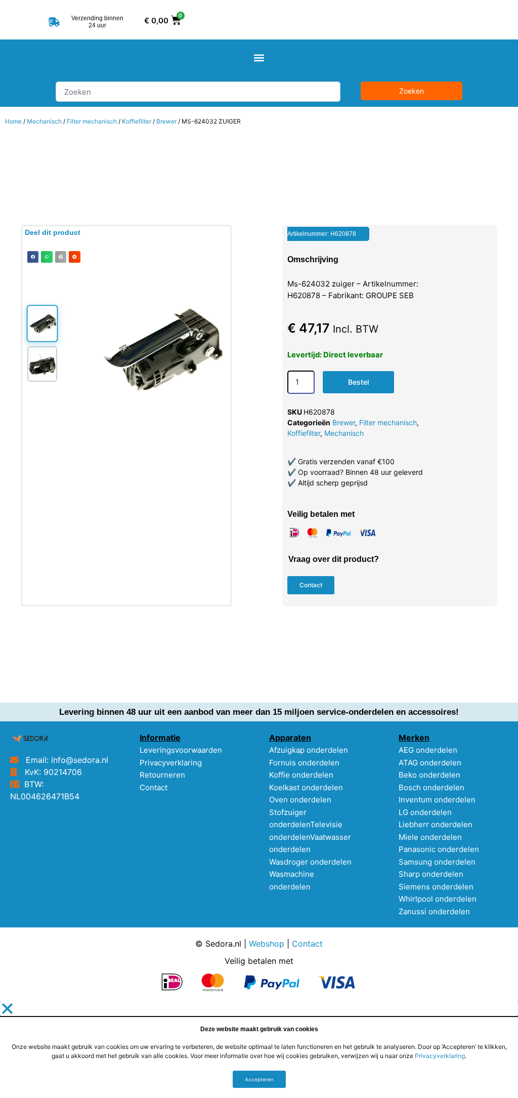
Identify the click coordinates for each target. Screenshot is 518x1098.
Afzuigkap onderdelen (308, 750)
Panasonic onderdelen (439, 849)
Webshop (266, 944)
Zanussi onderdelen (434, 911)
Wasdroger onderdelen (310, 862)
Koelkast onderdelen (306, 787)
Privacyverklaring (171, 762)
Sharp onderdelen (431, 874)
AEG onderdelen (428, 750)
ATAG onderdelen (430, 762)
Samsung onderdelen (437, 862)
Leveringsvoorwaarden (181, 750)
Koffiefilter (136, 121)
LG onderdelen (425, 812)
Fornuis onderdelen (304, 762)
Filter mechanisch (92, 121)
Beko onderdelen (429, 775)
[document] (259, 1049)
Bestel (358, 382)
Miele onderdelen (430, 837)
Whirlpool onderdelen (438, 899)
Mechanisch (44, 121)
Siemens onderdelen (436, 886)
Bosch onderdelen (431, 787)
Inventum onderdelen (437, 799)
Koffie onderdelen (301, 775)
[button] (259, 58)
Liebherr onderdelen (435, 824)
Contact (153, 787)
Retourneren (162, 775)
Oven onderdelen (300, 799)
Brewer (166, 121)
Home (13, 121)
